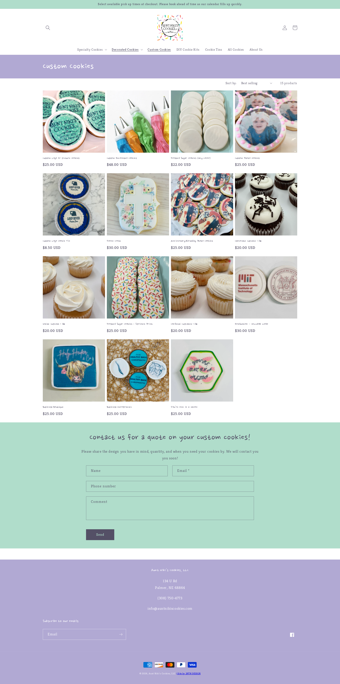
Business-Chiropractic (119, 407)
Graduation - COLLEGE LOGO (251, 324)
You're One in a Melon (184, 407)
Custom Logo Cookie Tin (56, 241)
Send (100, 534)
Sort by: (231, 83)
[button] (48, 28)
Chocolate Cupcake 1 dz (248, 241)
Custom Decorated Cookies (122, 158)
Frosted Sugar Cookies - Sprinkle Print (130, 324)
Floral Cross (114, 241)
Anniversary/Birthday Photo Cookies (192, 241)
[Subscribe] (121, 634)
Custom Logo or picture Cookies (61, 158)
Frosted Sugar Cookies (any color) (191, 158)
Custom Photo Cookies (247, 158)
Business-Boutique (53, 407)
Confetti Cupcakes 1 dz (184, 324)
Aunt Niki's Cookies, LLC (162, 673)
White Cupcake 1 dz (54, 324)
